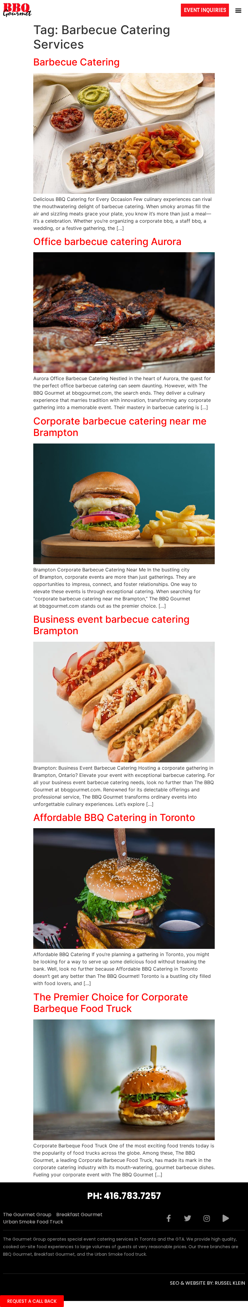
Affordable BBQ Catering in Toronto (114, 817)
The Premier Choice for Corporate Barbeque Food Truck (110, 1002)
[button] (238, 10)
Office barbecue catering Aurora (107, 241)
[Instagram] (206, 1218)
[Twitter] (187, 1218)
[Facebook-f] (168, 1218)
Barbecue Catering (76, 62)
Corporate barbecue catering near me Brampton (120, 426)
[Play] (225, 1218)
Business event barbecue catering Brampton (111, 625)
